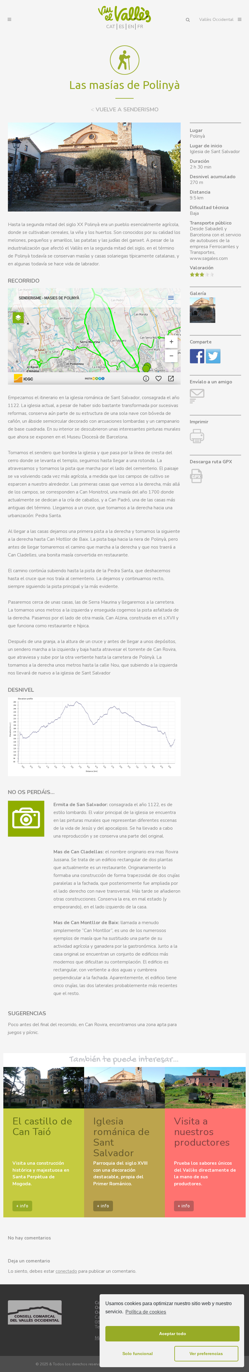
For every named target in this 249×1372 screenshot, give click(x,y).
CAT (110, 27)
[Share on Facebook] (197, 356)
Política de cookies (145, 1312)
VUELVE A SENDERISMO (125, 109)
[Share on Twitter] (213, 356)
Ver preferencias (206, 1353)
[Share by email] (197, 396)
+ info (22, 1205)
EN (131, 27)
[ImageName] (196, 482)
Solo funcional (137, 1353)
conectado (66, 1271)
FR (140, 27)
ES (121, 27)
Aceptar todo (172, 1333)
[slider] (202, 274)
